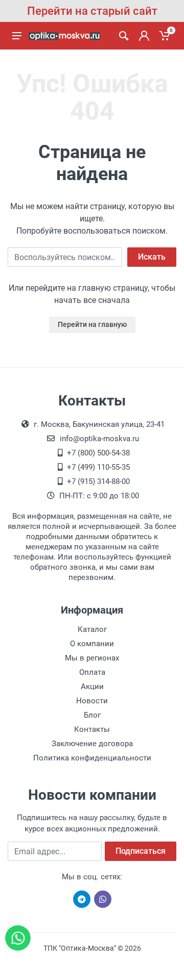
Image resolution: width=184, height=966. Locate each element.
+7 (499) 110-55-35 (98, 467)
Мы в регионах (92, 658)
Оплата (92, 672)
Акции (92, 686)
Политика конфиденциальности (92, 757)
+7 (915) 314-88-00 (98, 481)
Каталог (92, 629)
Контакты (92, 729)
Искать (152, 257)
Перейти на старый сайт (92, 11)
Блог (92, 715)
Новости (92, 700)
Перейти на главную (92, 324)
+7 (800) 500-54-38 (98, 452)
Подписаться (141, 851)
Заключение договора (92, 743)
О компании (92, 643)
